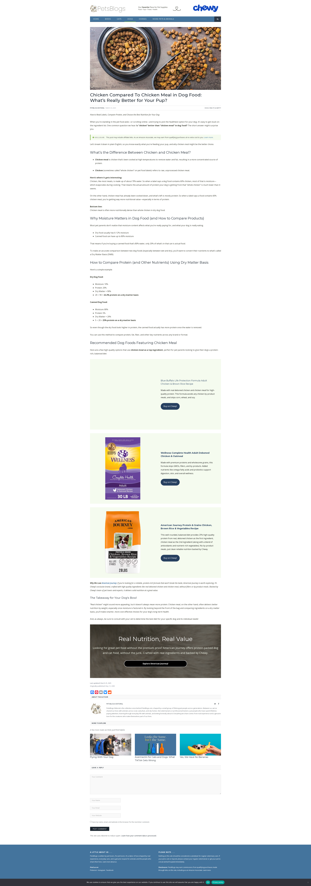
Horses (143, 19)
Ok (208, 882)
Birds (108, 19)
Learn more (208, 137)
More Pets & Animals (163, 19)
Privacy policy (218, 882)
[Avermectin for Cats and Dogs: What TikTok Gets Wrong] (155, 745)
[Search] (217, 19)
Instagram (101, 870)
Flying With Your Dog (101, 757)
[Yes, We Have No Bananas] (200, 745)
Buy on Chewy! (170, 406)
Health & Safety (215, 108)
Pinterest (93, 870)
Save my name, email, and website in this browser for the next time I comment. (121, 822)
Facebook (109, 870)
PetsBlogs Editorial (97, 108)
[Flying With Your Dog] (110, 745)
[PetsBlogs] (108, 8)
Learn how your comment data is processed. (138, 836)
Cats (119, 19)
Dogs (130, 19)
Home (96, 19)
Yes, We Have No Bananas (194, 757)
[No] (308, 882)
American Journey (109, 583)
